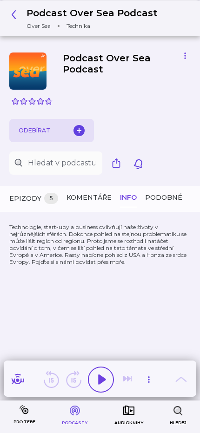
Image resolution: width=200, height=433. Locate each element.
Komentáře (89, 197)
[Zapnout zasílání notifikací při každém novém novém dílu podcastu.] (138, 163)
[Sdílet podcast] (118, 163)
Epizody (31, 198)
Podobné (163, 197)
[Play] (101, 379)
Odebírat (34, 130)
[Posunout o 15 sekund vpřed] (73, 379)
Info (128, 197)
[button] (87, 18)
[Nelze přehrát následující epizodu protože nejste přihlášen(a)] (128, 379)
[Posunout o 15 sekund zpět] (51, 379)
